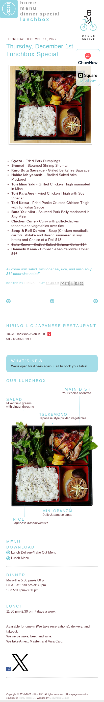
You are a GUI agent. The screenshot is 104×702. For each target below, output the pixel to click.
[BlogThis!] (67, 283)
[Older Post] (95, 302)
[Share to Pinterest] (81, 283)
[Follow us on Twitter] (20, 670)
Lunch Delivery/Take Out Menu (33, 552)
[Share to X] (71, 283)
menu (28, 8)
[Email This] (62, 283)
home (28, 2)
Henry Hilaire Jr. (27, 698)
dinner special (40, 13)
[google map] (49, 334)
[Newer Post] (8, 302)
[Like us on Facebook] (8, 670)
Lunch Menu (19, 558)
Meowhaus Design (59, 698)
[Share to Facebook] (76, 283)
